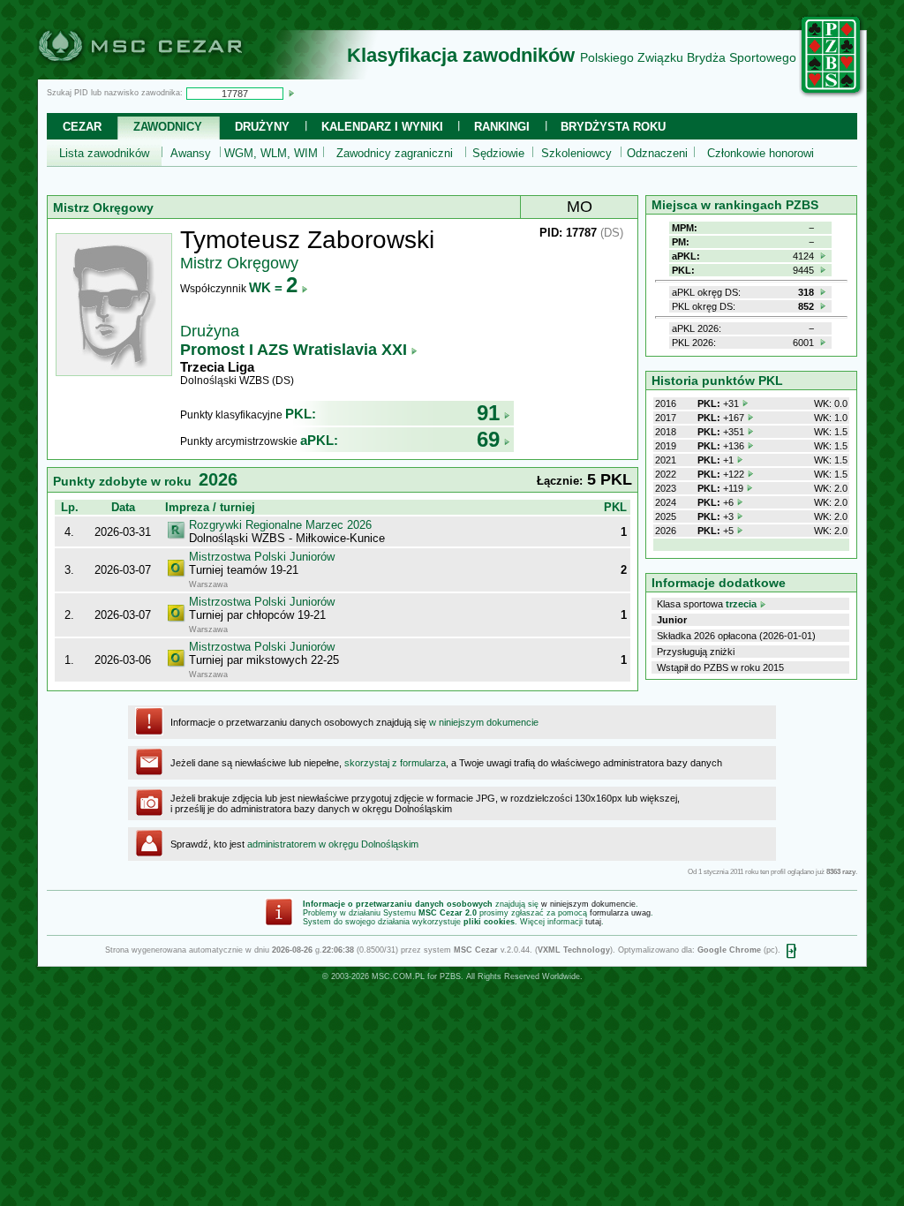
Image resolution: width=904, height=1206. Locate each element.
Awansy (190, 153)
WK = (273, 287)
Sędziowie (498, 153)
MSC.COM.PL (398, 976)
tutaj (593, 921)
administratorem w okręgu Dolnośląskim (332, 844)
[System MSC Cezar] (169, 74)
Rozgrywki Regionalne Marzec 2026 (280, 524)
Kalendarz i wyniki (382, 126)
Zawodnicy (167, 126)
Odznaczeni (657, 153)
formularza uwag (620, 912)
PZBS (450, 976)
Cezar (82, 126)
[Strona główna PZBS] (831, 94)
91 (488, 413)
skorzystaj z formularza (395, 763)
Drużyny (262, 126)
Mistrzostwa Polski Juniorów (262, 556)
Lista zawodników (104, 153)
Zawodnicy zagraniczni (394, 153)
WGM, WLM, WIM (271, 153)
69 (488, 439)
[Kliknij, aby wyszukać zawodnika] (291, 92)
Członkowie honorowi (760, 153)
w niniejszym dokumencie (484, 722)
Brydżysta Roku (613, 126)
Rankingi (502, 126)
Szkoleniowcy (576, 153)
